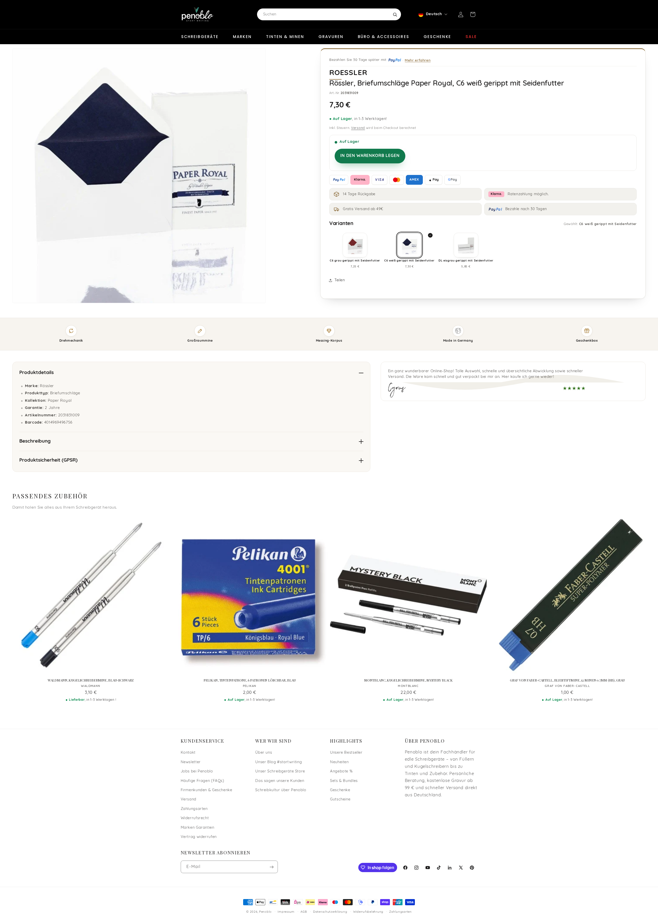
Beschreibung (35, 441)
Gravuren (330, 36)
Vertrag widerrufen (199, 837)
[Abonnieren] (271, 867)
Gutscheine (340, 799)
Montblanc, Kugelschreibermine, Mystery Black (408, 680)
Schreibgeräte (199, 36)
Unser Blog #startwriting (278, 762)
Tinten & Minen (285, 36)
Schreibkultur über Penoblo (280, 790)
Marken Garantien (197, 828)
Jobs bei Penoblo (197, 771)
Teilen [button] (339, 280)
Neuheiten (339, 762)
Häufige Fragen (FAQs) (202, 781)
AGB (303, 911)
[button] (473, 14)
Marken (242, 36)
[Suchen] (394, 14)
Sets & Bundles (344, 781)
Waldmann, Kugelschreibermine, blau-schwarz (91, 680)
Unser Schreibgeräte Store (280, 771)
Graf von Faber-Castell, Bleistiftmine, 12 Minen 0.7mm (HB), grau (567, 680)
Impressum (286, 911)
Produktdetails (36, 372)
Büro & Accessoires (383, 36)
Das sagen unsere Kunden (279, 781)
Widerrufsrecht (195, 818)
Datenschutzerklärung (330, 911)
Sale (471, 36)
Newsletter (191, 762)
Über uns (263, 753)
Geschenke (437, 36)
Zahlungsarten (194, 809)
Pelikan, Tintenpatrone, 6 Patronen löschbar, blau (250, 680)
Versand (358, 128)
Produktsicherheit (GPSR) (48, 460)
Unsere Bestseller (346, 753)
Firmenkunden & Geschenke (206, 790)
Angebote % (341, 771)
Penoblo (265, 911)
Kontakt (188, 753)
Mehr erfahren (418, 60)
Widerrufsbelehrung (368, 911)
